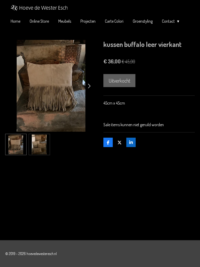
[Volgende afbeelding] (89, 86)
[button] (16, 144)
